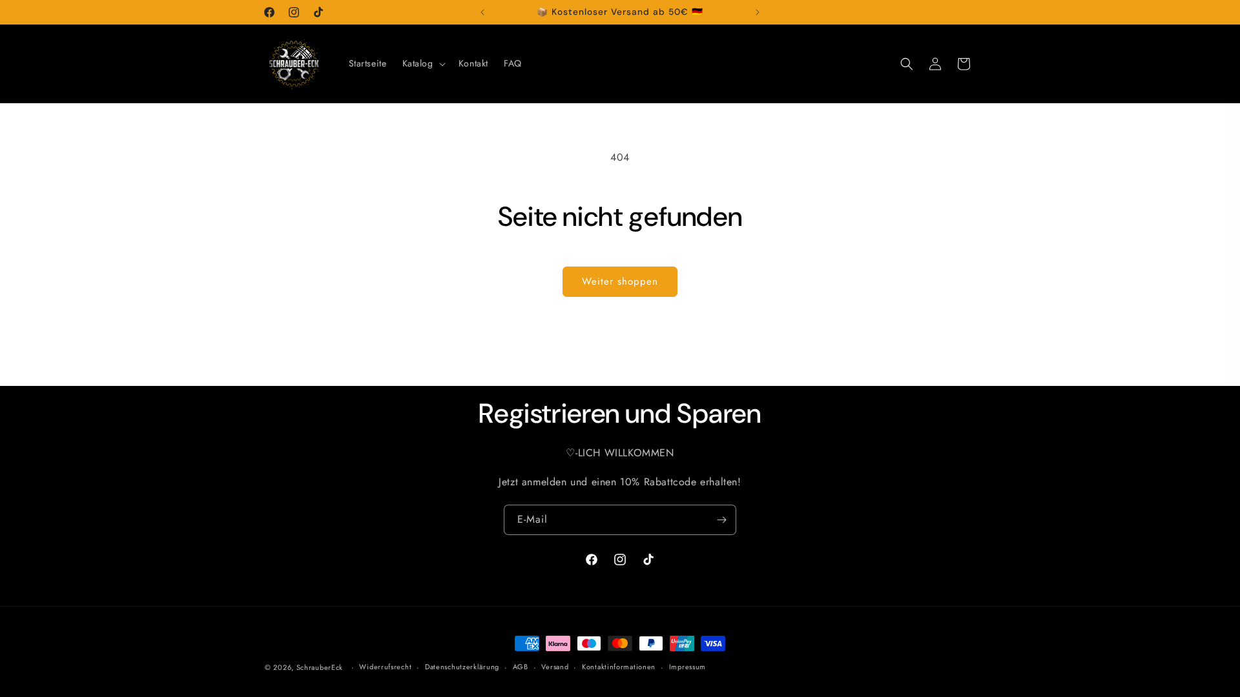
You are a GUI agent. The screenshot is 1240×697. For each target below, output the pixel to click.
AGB (520, 667)
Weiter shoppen (620, 281)
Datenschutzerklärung (462, 667)
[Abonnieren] (721, 520)
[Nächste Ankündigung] (757, 12)
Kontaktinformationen (619, 667)
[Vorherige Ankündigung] (482, 12)
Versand (554, 667)
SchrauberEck (319, 667)
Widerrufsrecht (385, 667)
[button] (423, 63)
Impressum (687, 667)
